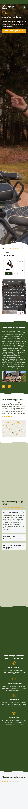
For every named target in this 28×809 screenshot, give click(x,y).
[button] (3, 386)
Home (3, 248)
